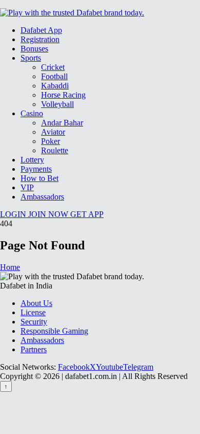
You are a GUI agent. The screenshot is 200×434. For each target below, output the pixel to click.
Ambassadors (42, 196)
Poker (50, 141)
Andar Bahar (62, 122)
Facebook (74, 367)
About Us (36, 303)
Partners (34, 349)
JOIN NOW (49, 214)
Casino (32, 113)
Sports (31, 57)
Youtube (109, 367)
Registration (40, 39)
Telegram (138, 367)
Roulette (54, 150)
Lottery (32, 159)
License (33, 312)
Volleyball (57, 104)
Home (10, 267)
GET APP (87, 214)
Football (54, 76)
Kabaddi (55, 85)
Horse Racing (63, 95)
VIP (27, 187)
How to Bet (39, 178)
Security (34, 321)
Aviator (53, 132)
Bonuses (34, 48)
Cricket (53, 67)
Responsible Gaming (54, 331)
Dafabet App (41, 30)
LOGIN (14, 214)
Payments (36, 169)
